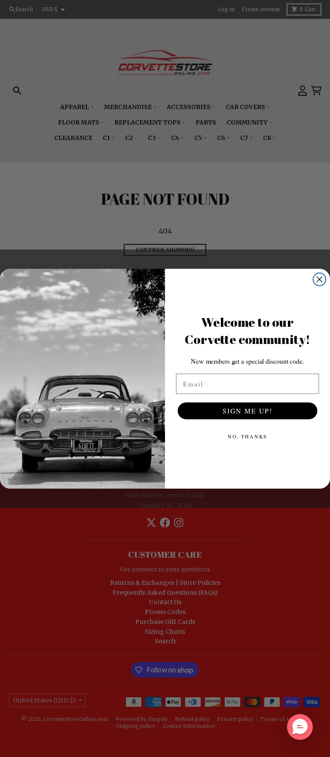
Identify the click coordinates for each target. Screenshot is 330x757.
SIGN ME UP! (247, 410)
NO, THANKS (248, 435)
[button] (300, 727)
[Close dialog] (319, 279)
